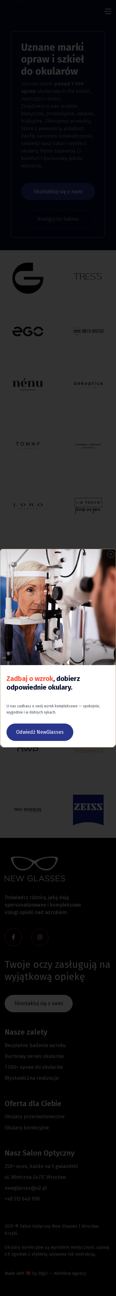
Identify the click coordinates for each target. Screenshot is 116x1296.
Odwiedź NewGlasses (40, 732)
